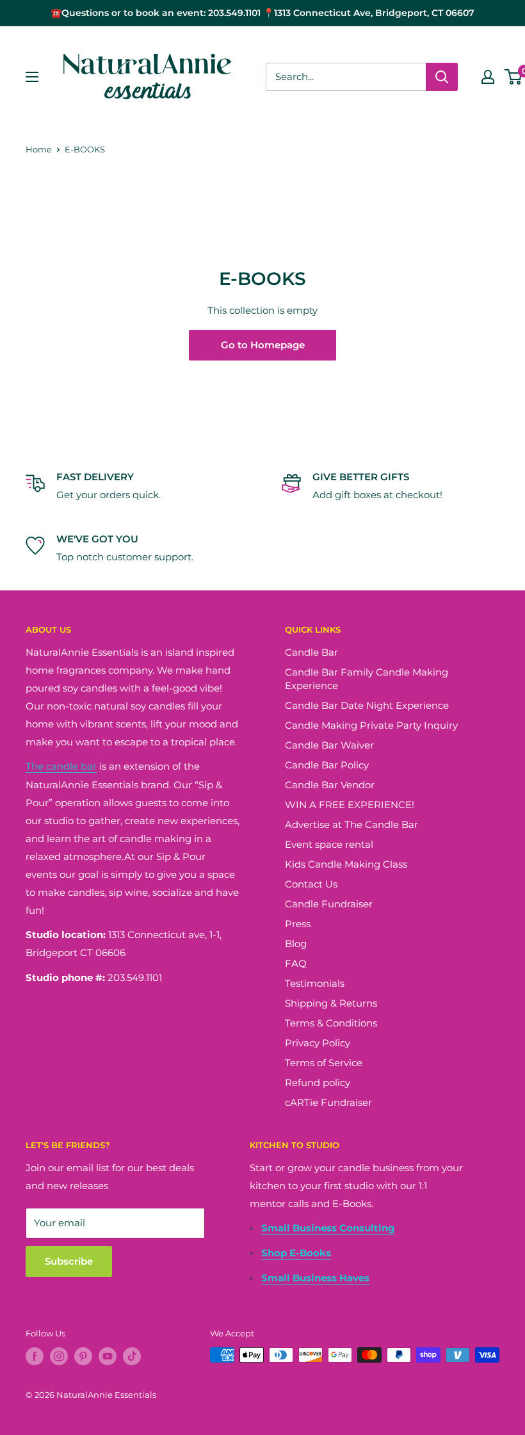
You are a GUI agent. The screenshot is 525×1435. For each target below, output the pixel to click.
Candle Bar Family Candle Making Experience (366, 679)
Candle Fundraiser (329, 904)
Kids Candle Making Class (346, 864)
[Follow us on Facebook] (35, 1356)
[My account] (487, 77)
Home (39, 149)
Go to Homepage (263, 345)
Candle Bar (311, 652)
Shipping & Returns (331, 1003)
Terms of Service (323, 1063)
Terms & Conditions (331, 1023)
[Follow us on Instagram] (59, 1356)
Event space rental (329, 844)
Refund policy (317, 1082)
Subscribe (69, 1261)
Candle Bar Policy (327, 765)
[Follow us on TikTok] (132, 1356)
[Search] (442, 77)
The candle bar (61, 766)
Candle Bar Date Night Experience (367, 705)
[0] (514, 77)
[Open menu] (32, 77)
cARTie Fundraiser (328, 1102)
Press (298, 924)
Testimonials (314, 983)
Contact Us (311, 884)
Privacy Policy (317, 1043)
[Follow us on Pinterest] (83, 1356)
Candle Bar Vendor (330, 785)
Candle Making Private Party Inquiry (371, 725)
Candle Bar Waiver (329, 745)
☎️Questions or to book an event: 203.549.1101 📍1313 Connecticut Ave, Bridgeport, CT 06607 (262, 13)
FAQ (296, 963)
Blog (296, 943)
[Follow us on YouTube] (108, 1356)
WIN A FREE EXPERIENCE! (349, 805)
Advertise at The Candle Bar (351, 824)
